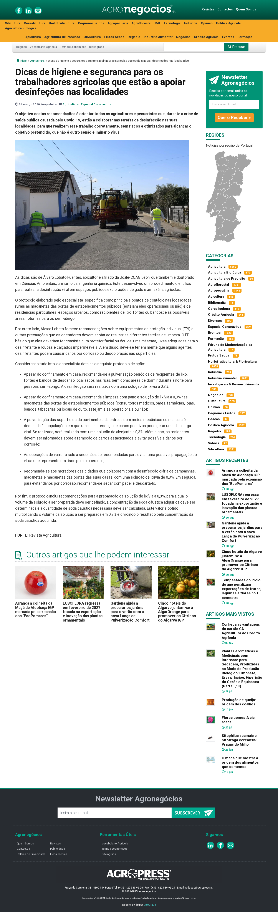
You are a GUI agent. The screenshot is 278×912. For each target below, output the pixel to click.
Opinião (207, 23)
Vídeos (213, 443)
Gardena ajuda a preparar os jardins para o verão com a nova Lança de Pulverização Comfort (130, 611)
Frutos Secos (114, 37)
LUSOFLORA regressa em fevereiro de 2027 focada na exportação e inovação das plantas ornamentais (83, 611)
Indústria (190, 23)
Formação (245, 37)
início (23, 60)
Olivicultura (92, 37)
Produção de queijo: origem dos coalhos (239, 702)
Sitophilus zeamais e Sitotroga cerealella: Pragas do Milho (239, 739)
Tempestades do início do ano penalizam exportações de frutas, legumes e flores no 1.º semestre (241, 589)
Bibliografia (96, 46)
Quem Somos (246, 9)
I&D (157, 23)
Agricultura (37, 60)
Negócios (183, 37)
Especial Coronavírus (96, 104)
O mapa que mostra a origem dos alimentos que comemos (240, 762)
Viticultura (12, 23)
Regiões (21, 46)
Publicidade (57, 848)
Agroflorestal (141, 23)
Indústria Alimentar (158, 37)
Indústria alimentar (222, 378)
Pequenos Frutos (91, 23)
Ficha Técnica (58, 854)
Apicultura (33, 37)
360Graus (150, 904)
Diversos (215, 321)
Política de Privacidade (31, 854)
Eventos (228, 37)
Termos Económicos (73, 46)
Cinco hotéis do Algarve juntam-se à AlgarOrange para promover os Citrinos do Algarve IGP (177, 611)
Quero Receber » (234, 117)
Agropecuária (118, 23)
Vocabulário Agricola (115, 843)
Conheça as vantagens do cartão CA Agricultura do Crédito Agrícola (241, 631)
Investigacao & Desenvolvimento (233, 384)
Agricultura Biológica (20, 28)
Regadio (134, 37)
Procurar (238, 47)
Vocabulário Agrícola (43, 46)
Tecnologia (172, 23)
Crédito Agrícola (206, 37)
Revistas (208, 9)
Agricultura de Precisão (62, 37)
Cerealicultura (34, 23)
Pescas (214, 419)
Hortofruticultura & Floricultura (232, 361)
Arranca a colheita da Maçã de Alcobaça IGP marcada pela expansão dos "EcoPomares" (35, 609)
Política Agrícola (228, 23)
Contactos (225, 9)
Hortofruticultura (61, 23)
